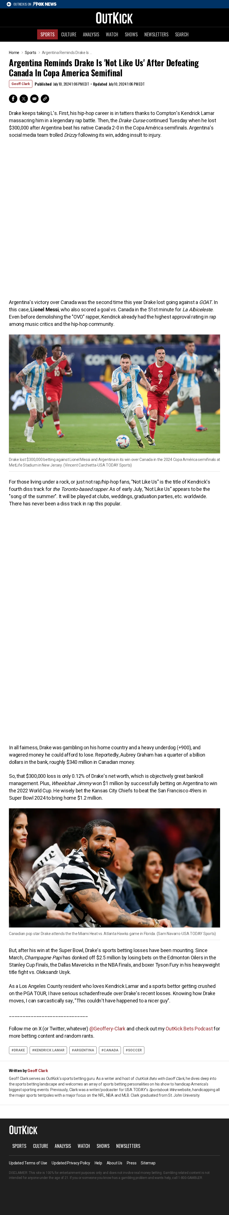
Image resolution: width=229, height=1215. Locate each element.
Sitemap (148, 1163)
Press (132, 1163)
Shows (131, 34)
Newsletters (156, 34)
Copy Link (45, 99)
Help (98, 1163)
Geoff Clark (20, 84)
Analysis (91, 34)
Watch (112, 34)
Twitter (24, 99)
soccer (135, 1050)
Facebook (13, 99)
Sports (47, 34)
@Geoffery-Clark (107, 1029)
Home (14, 52)
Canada (111, 1050)
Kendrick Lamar (49, 1050)
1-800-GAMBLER (190, 1178)
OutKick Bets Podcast (189, 1029)
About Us (114, 1163)
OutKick (114, 17)
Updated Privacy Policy (71, 1163)
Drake (19, 1050)
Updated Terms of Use (28, 1163)
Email (34, 99)
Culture (68, 34)
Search (182, 34)
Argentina (84, 1050)
